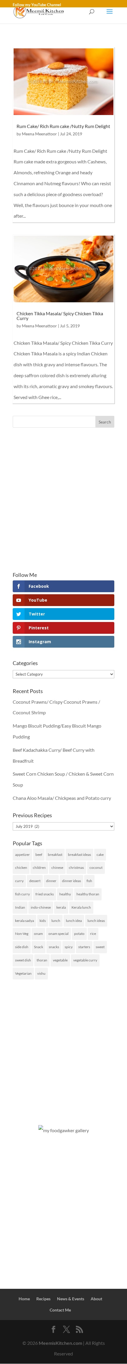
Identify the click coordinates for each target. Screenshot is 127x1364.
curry (19, 881)
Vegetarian (23, 973)
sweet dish (23, 960)
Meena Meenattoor (39, 133)
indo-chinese (41, 907)
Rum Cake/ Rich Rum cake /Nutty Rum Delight (63, 126)
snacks (54, 947)
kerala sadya (24, 920)
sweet (100, 947)
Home (24, 1298)
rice (93, 933)
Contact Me (60, 1309)
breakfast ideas (79, 854)
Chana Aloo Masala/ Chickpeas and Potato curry (62, 798)
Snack (38, 947)
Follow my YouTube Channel (37, 5)
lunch (55, 920)
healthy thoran (87, 894)
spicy (69, 947)
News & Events (70, 1298)
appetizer (22, 854)
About (96, 1298)
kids (43, 920)
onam (38, 933)
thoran (42, 960)
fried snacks (44, 894)
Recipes (43, 1298)
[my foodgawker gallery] (63, 1130)
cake (100, 854)
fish (89, 881)
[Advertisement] (63, 499)
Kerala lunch (81, 907)
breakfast (55, 854)
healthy (65, 894)
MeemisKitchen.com (60, 1343)
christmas (76, 867)
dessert (34, 881)
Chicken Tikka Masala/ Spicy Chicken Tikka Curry (60, 316)
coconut (95, 867)
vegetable (60, 960)
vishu (41, 973)
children (39, 867)
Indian (20, 907)
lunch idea (74, 920)
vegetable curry (85, 960)
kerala (61, 907)
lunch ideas (96, 920)
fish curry (22, 894)
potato (79, 933)
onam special (58, 933)
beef (38, 854)
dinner (51, 881)
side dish (21, 947)
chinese (57, 867)
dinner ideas (71, 881)
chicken (21, 867)
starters (84, 947)
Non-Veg (21, 933)
